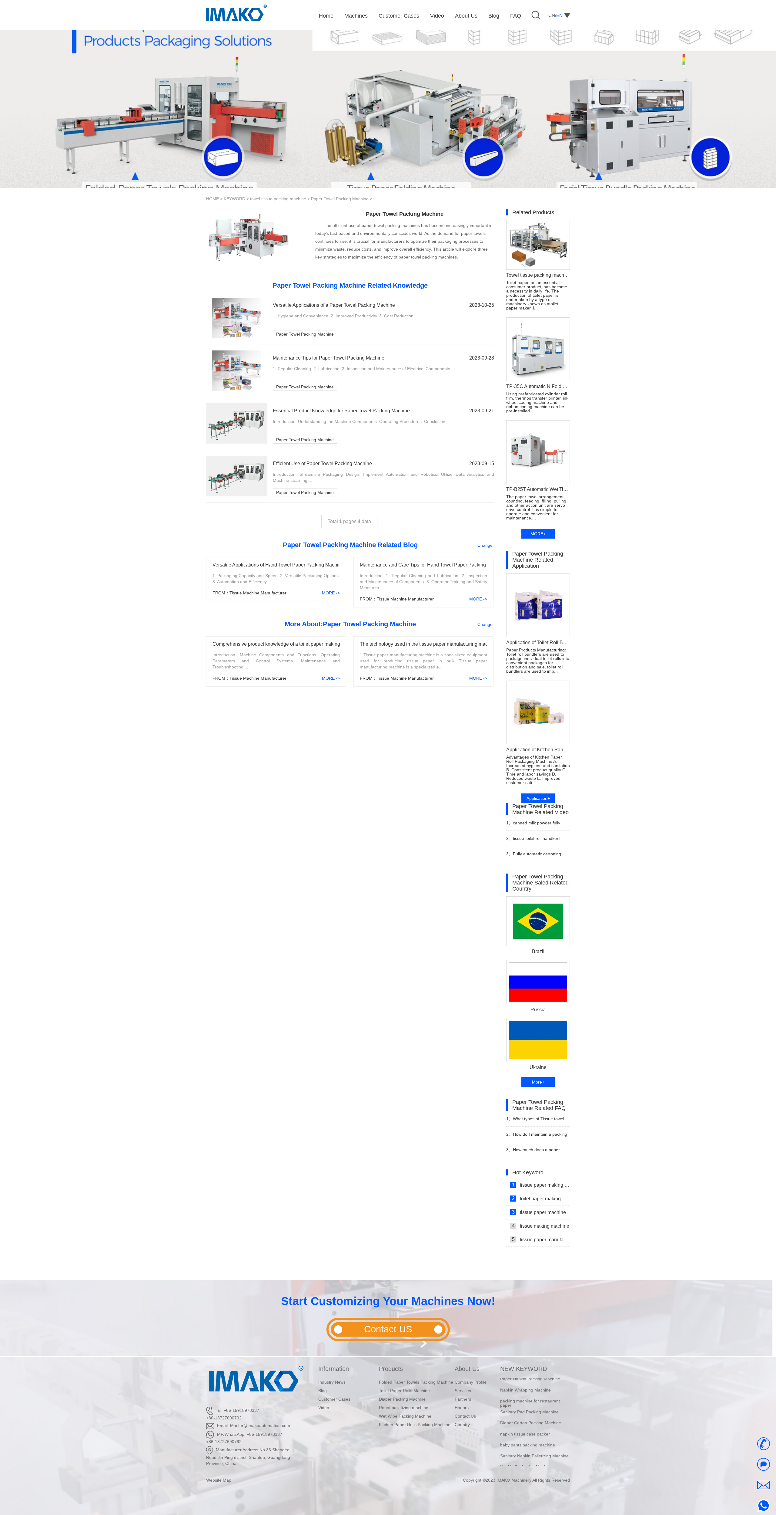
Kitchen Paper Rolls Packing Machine (414, 1424)
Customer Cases (334, 1399)
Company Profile (471, 1382)
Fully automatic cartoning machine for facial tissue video (535, 856)
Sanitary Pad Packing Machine (529, 1393)
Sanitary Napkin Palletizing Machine (534, 1437)
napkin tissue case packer (525, 1415)
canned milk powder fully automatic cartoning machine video (534, 825)
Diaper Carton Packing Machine (530, 1404)
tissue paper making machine (541, 1185)
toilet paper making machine (541, 1198)
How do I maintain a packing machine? (536, 1137)
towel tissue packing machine (278, 198)
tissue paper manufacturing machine (541, 1239)
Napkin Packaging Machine (526, 1448)
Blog (322, 1390)
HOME (212, 198)
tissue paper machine (539, 1212)
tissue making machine (541, 1226)
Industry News (332, 1382)
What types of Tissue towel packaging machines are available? (535, 1121)
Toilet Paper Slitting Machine (527, 1459)
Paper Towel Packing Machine (340, 198)
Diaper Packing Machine (402, 1399)
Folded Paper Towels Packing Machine (416, 1382)
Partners (463, 1399)
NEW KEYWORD (523, 1368)
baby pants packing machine (527, 1426)
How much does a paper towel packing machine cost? (533, 1152)
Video (323, 1407)
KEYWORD (234, 198)
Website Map (218, 1480)
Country (462, 1424)
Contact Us (465, 1416)
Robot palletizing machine (403, 1407)
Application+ (538, 798)
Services (463, 1390)
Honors (462, 1407)
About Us (467, 1368)
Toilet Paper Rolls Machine (404, 1390)
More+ (538, 1082)
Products (391, 1368)
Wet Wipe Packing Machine (405, 1416)
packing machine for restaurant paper (530, 1384)
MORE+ (538, 533)
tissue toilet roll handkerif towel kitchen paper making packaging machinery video (533, 841)
